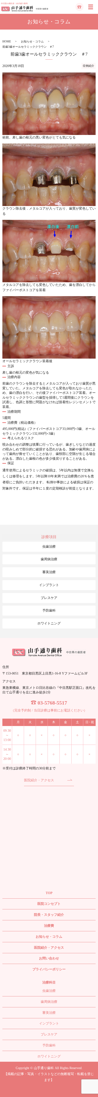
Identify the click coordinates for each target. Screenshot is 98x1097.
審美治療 (49, 572)
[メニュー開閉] (90, 7)
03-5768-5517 (52, 703)
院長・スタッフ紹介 (49, 915)
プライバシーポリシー (49, 969)
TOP (49, 893)
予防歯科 (49, 610)
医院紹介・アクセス (39, 780)
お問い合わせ (49, 958)
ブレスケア (49, 598)
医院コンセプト (49, 904)
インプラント (49, 585)
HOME (6, 41)
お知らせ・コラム (32, 41)
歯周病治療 (49, 559)
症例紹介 (88, 65)
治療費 (49, 925)
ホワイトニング (49, 623)
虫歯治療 (49, 546)
